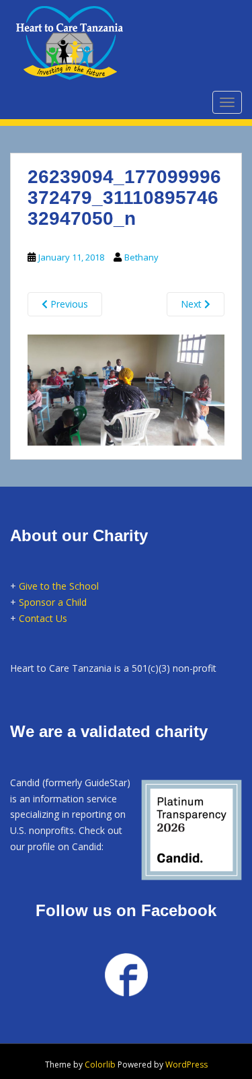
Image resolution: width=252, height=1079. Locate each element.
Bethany (141, 257)
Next (192, 304)
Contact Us (43, 618)
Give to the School (59, 586)
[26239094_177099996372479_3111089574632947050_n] (126, 387)
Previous (68, 304)
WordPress (186, 1064)
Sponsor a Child (53, 602)
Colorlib (100, 1064)
